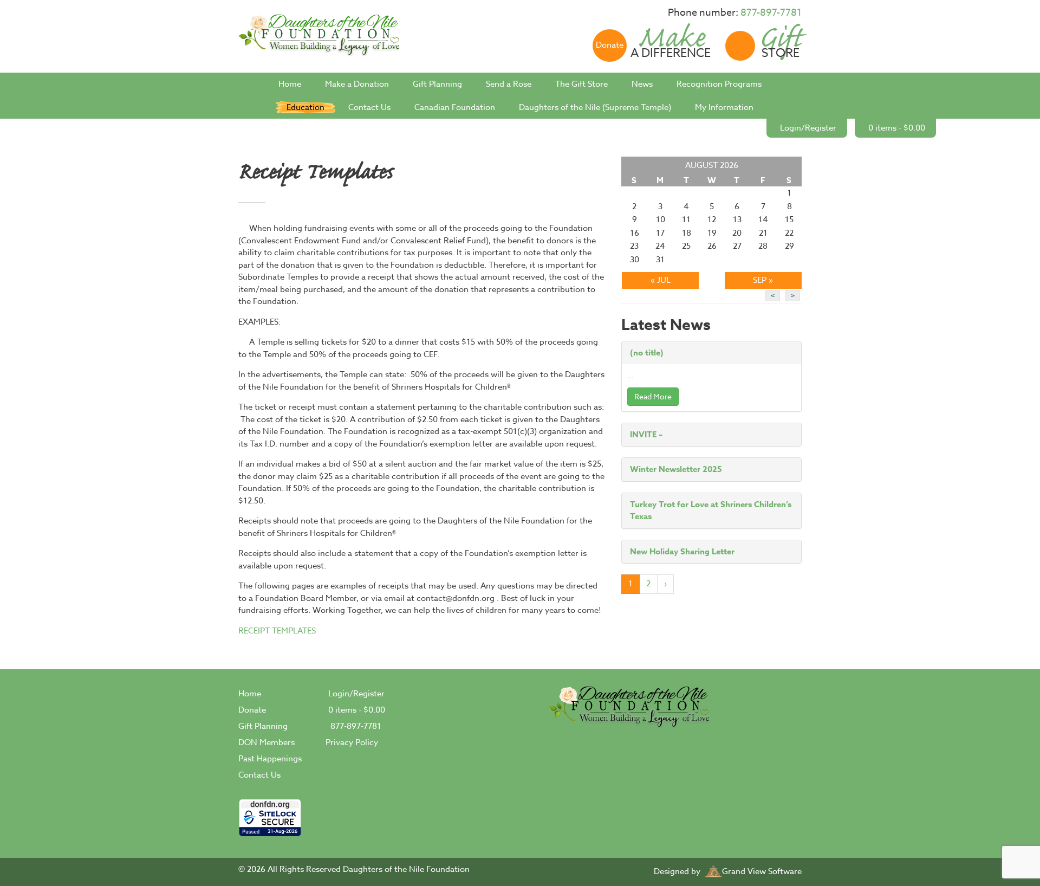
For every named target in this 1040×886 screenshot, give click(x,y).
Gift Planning (437, 84)
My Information (724, 107)
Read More (653, 396)
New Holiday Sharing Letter (682, 551)
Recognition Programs (719, 84)
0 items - (896, 128)
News (642, 84)
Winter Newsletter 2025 (676, 469)
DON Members (266, 742)
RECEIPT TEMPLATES (277, 631)
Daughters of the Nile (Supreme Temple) (595, 107)
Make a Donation (357, 84)
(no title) (647, 352)
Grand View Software (762, 871)
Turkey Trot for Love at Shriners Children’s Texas (710, 510)
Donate (252, 710)
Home (289, 84)
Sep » (763, 280)
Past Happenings (270, 759)
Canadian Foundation (454, 107)
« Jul (661, 280)
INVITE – (646, 434)
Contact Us (369, 107)
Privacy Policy (352, 742)
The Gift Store (581, 84)
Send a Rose (508, 84)
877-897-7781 (771, 12)
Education (305, 107)
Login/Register (808, 128)
